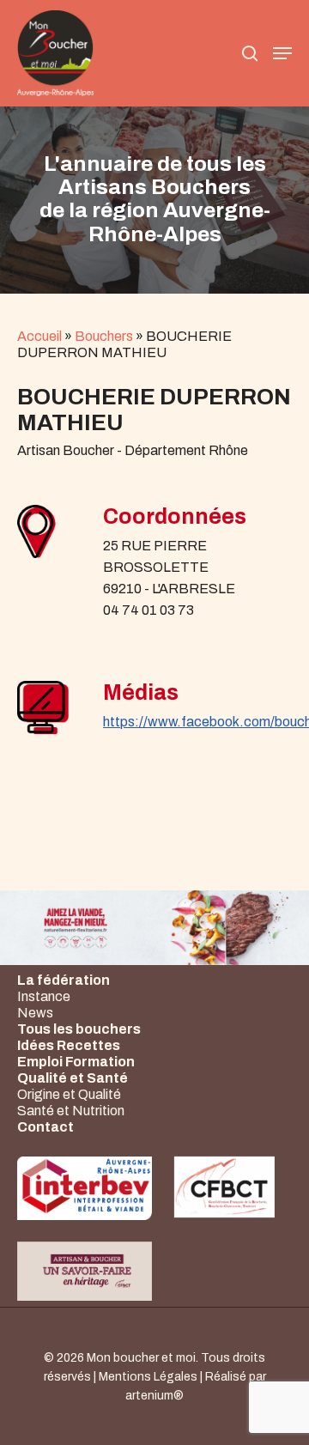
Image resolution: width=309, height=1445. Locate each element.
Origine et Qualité (69, 1094)
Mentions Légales (148, 1376)
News (35, 1012)
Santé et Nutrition (70, 1110)
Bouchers (104, 336)
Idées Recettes (68, 1045)
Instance (43, 996)
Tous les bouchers (79, 1029)
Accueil (39, 336)
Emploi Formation (76, 1061)
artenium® (154, 1395)
